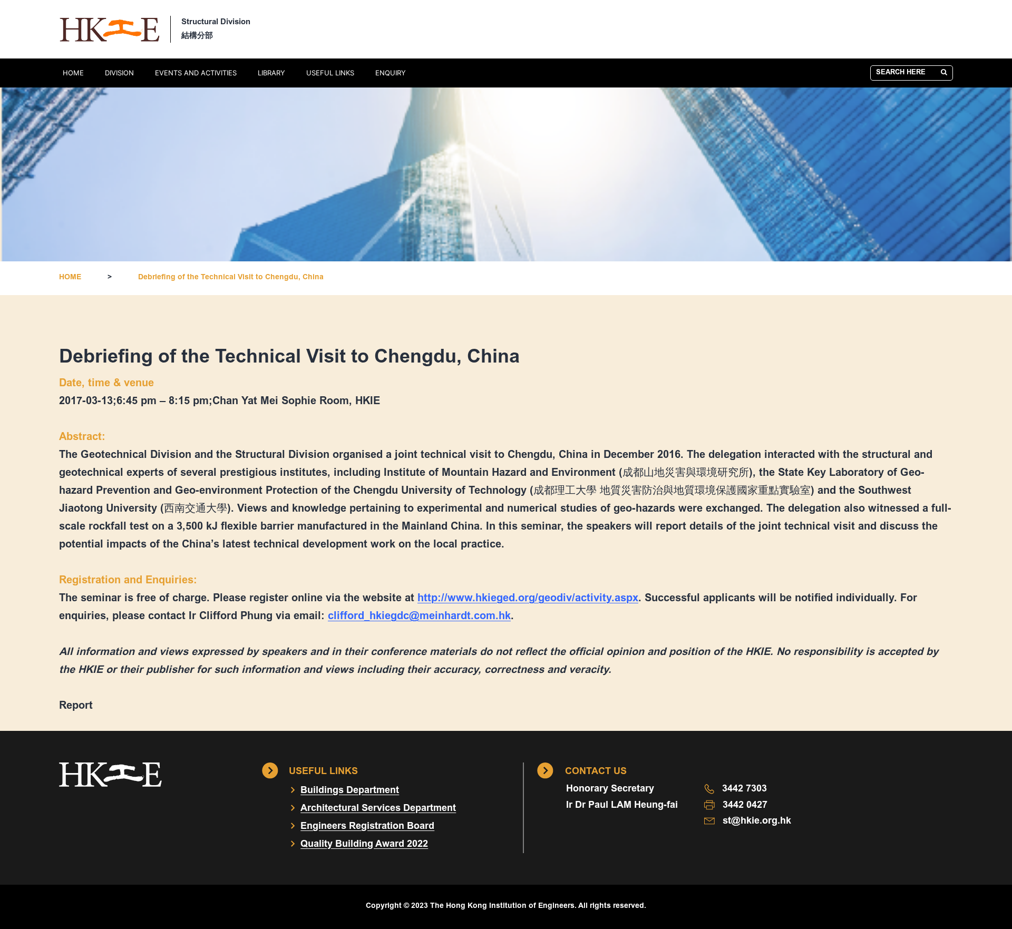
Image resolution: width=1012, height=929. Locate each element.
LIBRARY (271, 73)
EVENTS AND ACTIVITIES (196, 73)
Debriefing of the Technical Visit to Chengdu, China (231, 277)
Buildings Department (349, 791)
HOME (73, 73)
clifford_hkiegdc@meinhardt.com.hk (419, 616)
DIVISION (119, 73)
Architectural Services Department (378, 809)
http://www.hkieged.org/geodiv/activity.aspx (527, 598)
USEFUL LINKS (330, 73)
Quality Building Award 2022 (364, 844)
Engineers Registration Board (367, 827)
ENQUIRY (390, 73)
